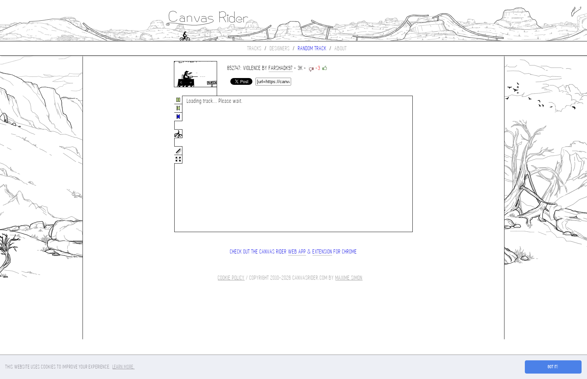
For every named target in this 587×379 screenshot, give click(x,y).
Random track (312, 48)
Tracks (254, 48)
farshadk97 (281, 68)
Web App (297, 251)
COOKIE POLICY (231, 277)
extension (322, 251)
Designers (280, 48)
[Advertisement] (111, 164)
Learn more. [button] (123, 367)
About (341, 48)
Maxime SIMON (348, 277)
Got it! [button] (553, 366)
